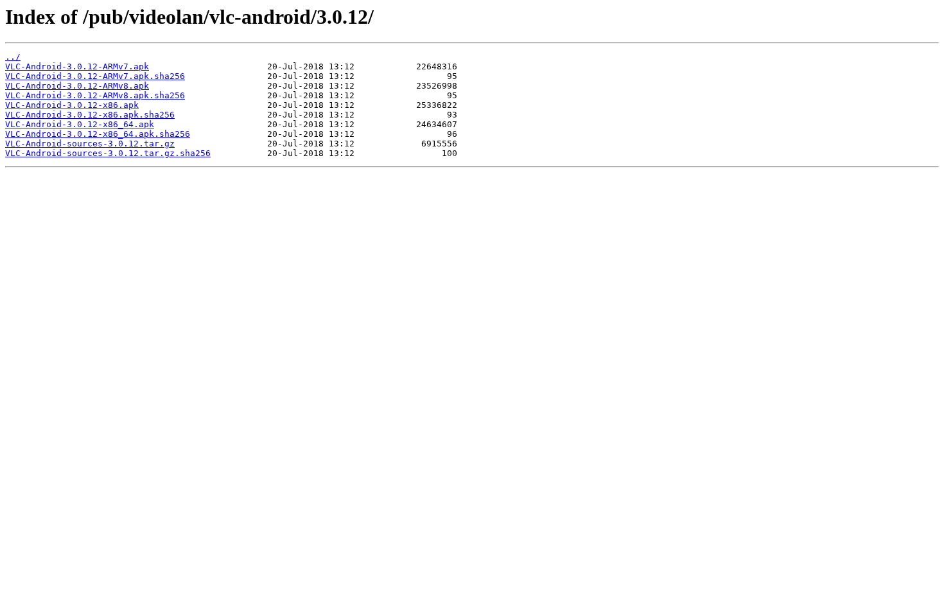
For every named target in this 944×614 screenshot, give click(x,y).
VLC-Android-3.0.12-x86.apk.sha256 (90, 114)
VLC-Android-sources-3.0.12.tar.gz (90, 143)
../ (13, 57)
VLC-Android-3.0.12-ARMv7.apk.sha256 (95, 76)
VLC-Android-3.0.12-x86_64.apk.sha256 (97, 134)
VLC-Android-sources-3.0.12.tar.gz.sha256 (108, 153)
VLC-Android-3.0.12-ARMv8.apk (77, 86)
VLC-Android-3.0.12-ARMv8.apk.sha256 (95, 95)
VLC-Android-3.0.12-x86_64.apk (79, 124)
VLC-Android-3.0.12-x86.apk (72, 105)
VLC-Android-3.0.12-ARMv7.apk (77, 66)
